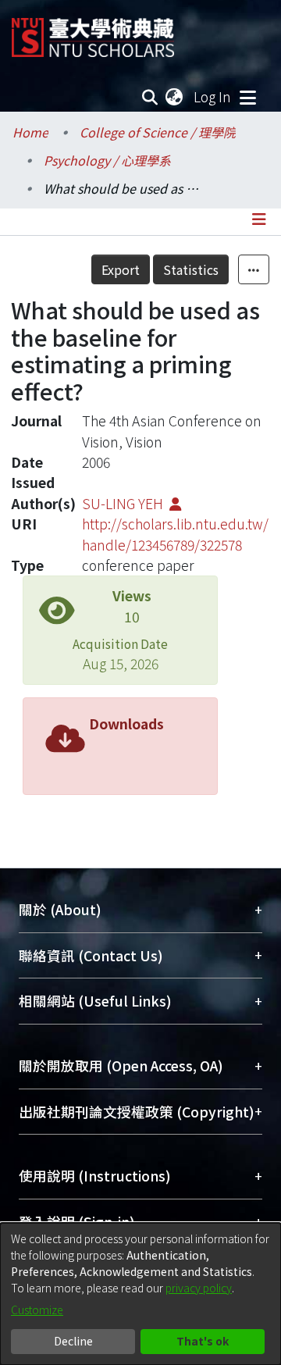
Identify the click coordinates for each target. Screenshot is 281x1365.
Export (120, 269)
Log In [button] (213, 96)
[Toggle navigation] (247, 97)
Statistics (191, 269)
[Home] (93, 31)
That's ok (202, 1341)
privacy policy (198, 1288)
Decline (73, 1341)
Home (30, 132)
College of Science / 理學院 (158, 132)
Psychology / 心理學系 (107, 160)
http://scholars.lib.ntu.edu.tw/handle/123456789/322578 (175, 534)
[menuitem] (175, 97)
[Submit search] (150, 96)
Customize (37, 1309)
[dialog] (140, 1294)
